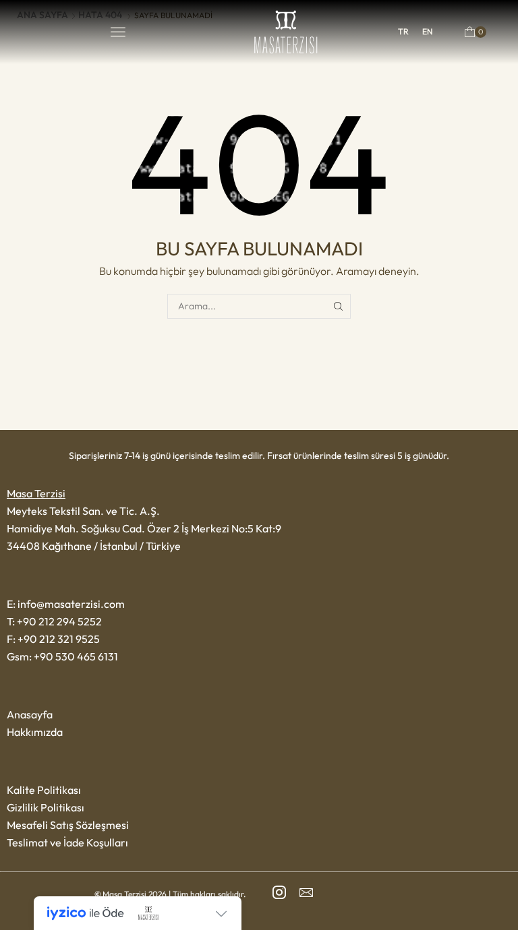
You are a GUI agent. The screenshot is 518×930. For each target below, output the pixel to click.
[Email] (306, 892)
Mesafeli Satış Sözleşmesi (68, 825)
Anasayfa (30, 714)
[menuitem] (403, 32)
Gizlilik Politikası (45, 807)
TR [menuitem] (403, 31)
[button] (118, 32)
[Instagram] (279, 892)
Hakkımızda (35, 732)
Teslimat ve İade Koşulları (67, 842)
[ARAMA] (338, 306)
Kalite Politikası (44, 790)
